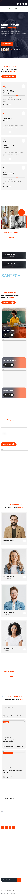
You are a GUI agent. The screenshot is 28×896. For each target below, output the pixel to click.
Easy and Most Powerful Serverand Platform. (12, 771)
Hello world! (6, 711)
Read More (8, 334)
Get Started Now (7, 44)
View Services (7, 76)
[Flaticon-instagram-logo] (10, 827)
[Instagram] (23, 4)
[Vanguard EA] (14, 8)
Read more (6, 104)
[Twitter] (20, 4)
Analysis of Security (9, 390)
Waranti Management (10, 360)
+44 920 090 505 (9, 798)
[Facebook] (18, 4)
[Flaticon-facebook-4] (2, 827)
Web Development (8, 330)
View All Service (7, 444)
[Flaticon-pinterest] (13, 827)
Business (6, 722)
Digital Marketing (8, 753)
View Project (7, 302)
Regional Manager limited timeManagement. (10, 740)
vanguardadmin (10, 716)
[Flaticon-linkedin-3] (6, 827)
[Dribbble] (26, 4)
